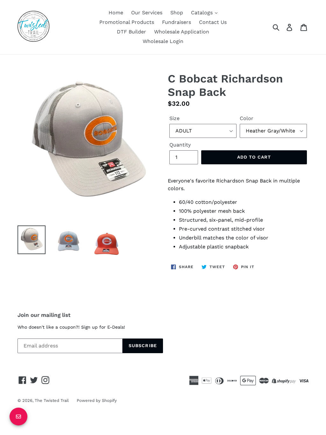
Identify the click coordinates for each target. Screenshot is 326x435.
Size (174, 118)
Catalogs (202, 13)
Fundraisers (176, 22)
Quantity (180, 145)
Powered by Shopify (97, 400)
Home (116, 13)
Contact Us (213, 22)
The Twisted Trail (52, 400)
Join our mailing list (44, 315)
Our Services (146, 13)
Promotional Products (126, 22)
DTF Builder (131, 32)
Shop (176, 13)
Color (246, 118)
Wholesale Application (181, 32)
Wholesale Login (163, 41)
